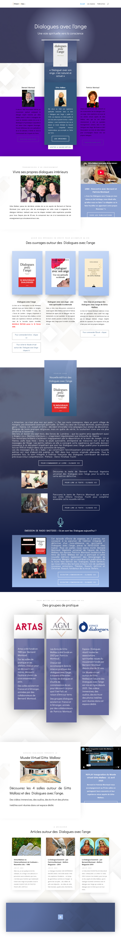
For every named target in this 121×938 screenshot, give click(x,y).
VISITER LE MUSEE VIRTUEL (60, 147)
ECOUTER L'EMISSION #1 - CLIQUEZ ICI (78, 575)
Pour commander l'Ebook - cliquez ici (94, 333)
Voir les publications (101, 215)
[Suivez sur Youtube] (60, 916)
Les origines (91, 4)
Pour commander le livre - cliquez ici (26, 336)
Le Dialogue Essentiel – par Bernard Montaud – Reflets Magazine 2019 (92, 862)
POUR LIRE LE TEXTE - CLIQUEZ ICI (81, 482)
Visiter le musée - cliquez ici (101, 805)
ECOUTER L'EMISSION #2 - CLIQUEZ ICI (78, 582)
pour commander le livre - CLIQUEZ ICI (60, 463)
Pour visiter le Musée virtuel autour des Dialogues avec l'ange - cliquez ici (26, 347)
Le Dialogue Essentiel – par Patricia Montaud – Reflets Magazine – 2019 (58, 862)
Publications (101, 4)
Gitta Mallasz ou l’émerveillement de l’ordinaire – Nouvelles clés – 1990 (26, 862)
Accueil (82, 4)
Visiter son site (28, 139)
